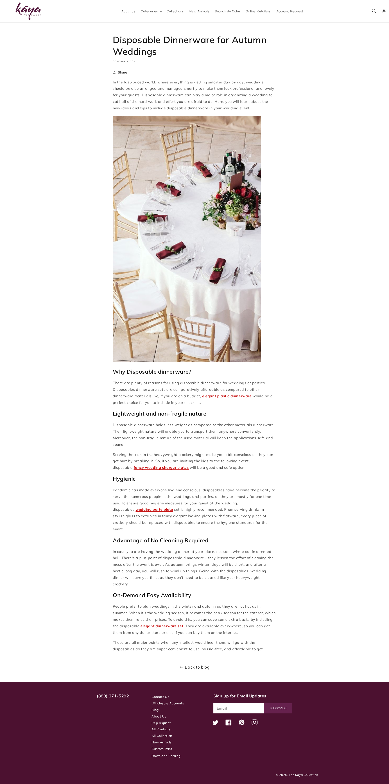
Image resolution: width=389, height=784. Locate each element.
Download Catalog (166, 756)
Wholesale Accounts (168, 703)
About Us (159, 716)
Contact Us (160, 697)
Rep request (161, 723)
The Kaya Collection (303, 775)
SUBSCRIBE (278, 708)
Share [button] (122, 72)
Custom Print (162, 749)
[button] (151, 11)
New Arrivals (162, 742)
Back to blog (197, 667)
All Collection (162, 736)
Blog (155, 710)
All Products (161, 729)
